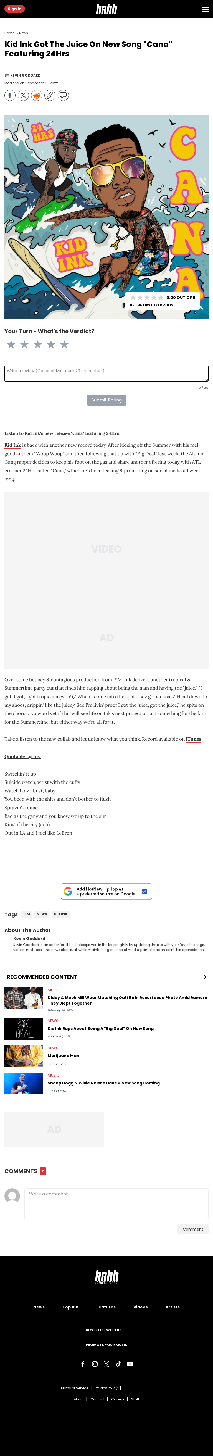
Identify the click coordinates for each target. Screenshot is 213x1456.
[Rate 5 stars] (67, 344)
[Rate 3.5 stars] (47, 344)
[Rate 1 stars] (14, 344)
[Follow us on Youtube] (130, 1364)
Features (106, 1307)
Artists (173, 1307)
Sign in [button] (15, 9)
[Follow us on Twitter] (106, 1364)
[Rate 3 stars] (41, 344)
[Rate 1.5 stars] (21, 344)
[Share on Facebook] (10, 95)
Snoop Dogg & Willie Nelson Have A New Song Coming (104, 1083)
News (23, 33)
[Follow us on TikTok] (118, 1364)
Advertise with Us (103, 1330)
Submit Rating (107, 400)
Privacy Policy (106, 1388)
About (79, 1399)
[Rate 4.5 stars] (61, 344)
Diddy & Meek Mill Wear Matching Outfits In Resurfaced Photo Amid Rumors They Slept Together (127, 1000)
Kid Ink (12, 445)
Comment (193, 1229)
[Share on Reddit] (36, 95)
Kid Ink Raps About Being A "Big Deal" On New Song (101, 1028)
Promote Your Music (107, 1344)
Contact (97, 1399)
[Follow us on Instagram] (95, 1364)
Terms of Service (74, 1388)
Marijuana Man (63, 1055)
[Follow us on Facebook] (83, 1364)
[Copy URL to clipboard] (49, 95)
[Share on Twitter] (23, 95)
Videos (140, 1307)
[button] (106, 9)
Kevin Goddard (25, 75)
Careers (118, 1399)
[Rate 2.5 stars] (34, 344)
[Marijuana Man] (23, 1056)
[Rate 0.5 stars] (7, 344)
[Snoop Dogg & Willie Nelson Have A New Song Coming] (23, 1083)
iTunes (193, 739)
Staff (135, 1399)
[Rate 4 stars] (54, 344)
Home (9, 33)
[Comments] (63, 95)
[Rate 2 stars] (27, 344)
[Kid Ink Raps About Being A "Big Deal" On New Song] (23, 1029)
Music (54, 990)
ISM (26, 914)
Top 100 (70, 1307)
